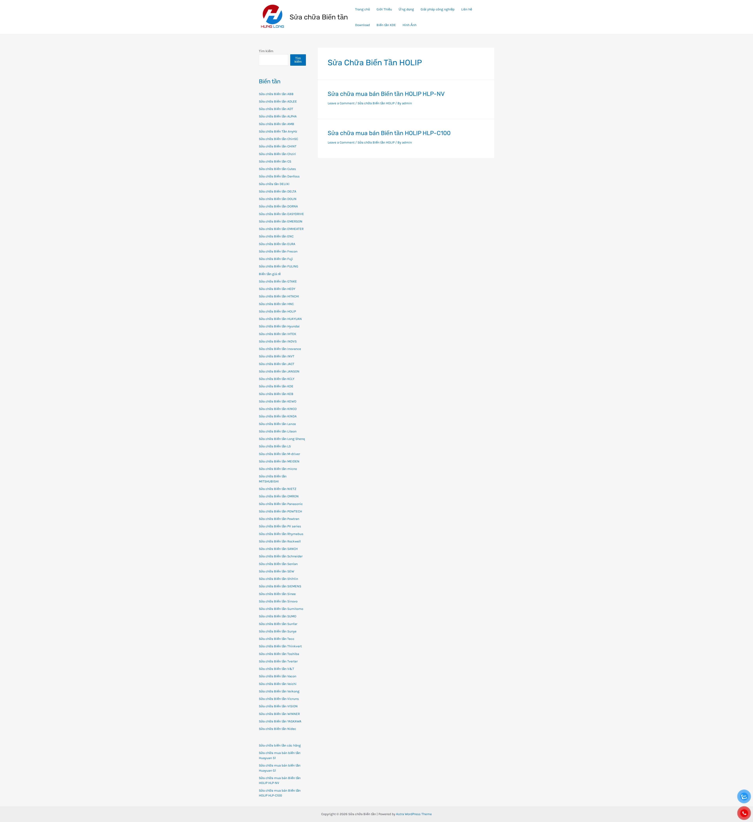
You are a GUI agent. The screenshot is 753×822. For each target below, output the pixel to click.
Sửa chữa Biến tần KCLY (276, 379)
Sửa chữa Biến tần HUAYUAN (280, 319)
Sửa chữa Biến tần (319, 17)
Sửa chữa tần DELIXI (274, 184)
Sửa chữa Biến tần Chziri (277, 154)
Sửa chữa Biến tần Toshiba (279, 654)
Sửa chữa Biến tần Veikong (279, 691)
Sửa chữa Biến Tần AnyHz (278, 131)
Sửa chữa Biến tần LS (275, 446)
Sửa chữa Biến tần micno (278, 469)
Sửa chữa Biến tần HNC (276, 304)
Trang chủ (362, 9)
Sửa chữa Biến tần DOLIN (277, 199)
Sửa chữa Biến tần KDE (276, 386)
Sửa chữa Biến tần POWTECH (280, 511)
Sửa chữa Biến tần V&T (276, 669)
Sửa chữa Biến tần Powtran (279, 519)
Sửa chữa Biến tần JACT (276, 364)
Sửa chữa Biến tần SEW (276, 571)
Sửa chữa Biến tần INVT (276, 356)
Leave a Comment (341, 103)
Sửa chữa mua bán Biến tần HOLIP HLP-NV (386, 93)
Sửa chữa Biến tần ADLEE (278, 101)
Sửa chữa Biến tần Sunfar (278, 624)
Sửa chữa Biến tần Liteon (277, 431)
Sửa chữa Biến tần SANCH (278, 549)
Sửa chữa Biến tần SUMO (277, 616)
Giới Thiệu (384, 9)
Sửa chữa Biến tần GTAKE (278, 281)
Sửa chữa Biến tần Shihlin (278, 579)
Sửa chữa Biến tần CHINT (277, 146)
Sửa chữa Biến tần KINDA (278, 416)
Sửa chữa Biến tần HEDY (277, 289)
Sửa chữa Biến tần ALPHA (278, 116)
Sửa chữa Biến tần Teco (276, 639)
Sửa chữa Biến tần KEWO (277, 401)
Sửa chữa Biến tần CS (275, 161)
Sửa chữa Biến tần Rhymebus (281, 534)
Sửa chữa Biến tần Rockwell (280, 541)
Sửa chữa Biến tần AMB (276, 124)
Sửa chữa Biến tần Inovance (280, 349)
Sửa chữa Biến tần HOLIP (277, 311)
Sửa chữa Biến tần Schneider (281, 556)
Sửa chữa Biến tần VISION (278, 706)
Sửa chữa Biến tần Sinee (277, 594)
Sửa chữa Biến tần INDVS (278, 341)
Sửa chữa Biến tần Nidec (277, 729)
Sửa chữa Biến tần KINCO (278, 409)
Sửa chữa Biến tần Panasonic (281, 504)
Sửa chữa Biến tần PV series (280, 526)
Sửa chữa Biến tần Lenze (277, 424)
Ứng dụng (406, 9)
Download (362, 25)
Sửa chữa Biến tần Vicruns (279, 699)
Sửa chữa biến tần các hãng (280, 745)
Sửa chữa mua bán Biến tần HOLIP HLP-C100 (389, 133)
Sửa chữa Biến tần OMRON (279, 496)
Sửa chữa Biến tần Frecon (278, 251)
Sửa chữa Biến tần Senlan (278, 564)
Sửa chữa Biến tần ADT (276, 109)
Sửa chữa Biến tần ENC (276, 236)
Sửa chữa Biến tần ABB (276, 94)
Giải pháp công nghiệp (438, 9)
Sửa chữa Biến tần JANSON (279, 371)
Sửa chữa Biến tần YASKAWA (280, 721)
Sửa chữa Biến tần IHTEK (277, 334)
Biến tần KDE (386, 25)
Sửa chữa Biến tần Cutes (277, 169)
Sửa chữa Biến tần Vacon (277, 676)
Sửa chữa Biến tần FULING (278, 266)
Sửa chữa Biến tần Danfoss (279, 176)
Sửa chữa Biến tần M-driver (279, 454)
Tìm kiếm (266, 51)
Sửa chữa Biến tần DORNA (278, 206)
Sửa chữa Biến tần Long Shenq (282, 439)
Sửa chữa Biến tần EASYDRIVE (281, 214)
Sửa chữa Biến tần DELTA (277, 191)
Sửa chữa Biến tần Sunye (277, 631)
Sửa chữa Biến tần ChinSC (278, 139)
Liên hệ (466, 9)
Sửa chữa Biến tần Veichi (277, 684)
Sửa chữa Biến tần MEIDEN (279, 461)
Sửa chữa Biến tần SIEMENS (280, 586)
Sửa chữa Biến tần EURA (277, 244)
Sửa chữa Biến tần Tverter (278, 661)
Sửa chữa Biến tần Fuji (276, 259)
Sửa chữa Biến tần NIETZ (277, 489)
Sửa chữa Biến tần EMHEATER (281, 229)
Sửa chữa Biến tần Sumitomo (281, 609)
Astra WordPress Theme (414, 814)
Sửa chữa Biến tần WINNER (279, 714)
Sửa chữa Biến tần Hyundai (279, 326)
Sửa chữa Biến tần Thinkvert (280, 646)
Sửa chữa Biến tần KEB (276, 394)
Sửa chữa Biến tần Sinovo (278, 601)
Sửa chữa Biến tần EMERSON (280, 221)
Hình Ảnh (410, 25)
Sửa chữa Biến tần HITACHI (279, 296)
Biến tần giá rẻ (270, 274)
